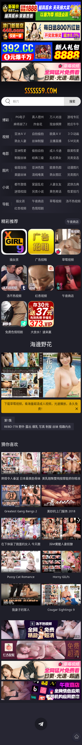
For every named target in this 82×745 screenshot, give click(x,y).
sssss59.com (41, 90)
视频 (5, 136)
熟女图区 (55, 175)
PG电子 (20, 117)
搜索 (72, 101)
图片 (5, 170)
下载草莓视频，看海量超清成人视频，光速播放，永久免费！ (41, 406)
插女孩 (20, 201)
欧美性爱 (73, 151)
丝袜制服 (38, 141)
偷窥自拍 (20, 167)
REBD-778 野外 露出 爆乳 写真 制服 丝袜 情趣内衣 (37, 427)
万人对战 (55, 117)
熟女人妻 (20, 141)
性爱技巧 (73, 191)
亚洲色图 (38, 167)
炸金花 (37, 124)
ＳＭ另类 (73, 141)
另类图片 (73, 175)
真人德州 (38, 117)
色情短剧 (38, 208)
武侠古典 (73, 184)
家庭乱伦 (38, 184)
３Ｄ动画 (73, 134)
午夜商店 (38, 201)
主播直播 (55, 141)
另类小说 (38, 191)
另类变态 (73, 158)
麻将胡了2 (20, 124)
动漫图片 (73, 167)
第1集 (8, 420)
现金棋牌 (55, 124)
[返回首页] (76, 736)
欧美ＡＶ (55, 134)
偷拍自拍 (38, 151)
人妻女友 (55, 184)
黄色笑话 (55, 191)
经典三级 (38, 158)
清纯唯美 (38, 175)
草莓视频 (55, 201)
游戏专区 (73, 117)
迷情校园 (20, 191)
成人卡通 (55, 151)
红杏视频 (20, 208)
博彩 (5, 120)
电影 (5, 153)
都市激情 (20, 184)
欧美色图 (55, 167)
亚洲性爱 (20, 151)
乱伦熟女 (55, 158)
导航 (5, 204)
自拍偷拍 (38, 134)
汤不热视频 (73, 201)
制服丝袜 (20, 158)
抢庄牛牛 (73, 124)
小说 (5, 187)
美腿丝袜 (20, 175)
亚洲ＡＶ (20, 134)
